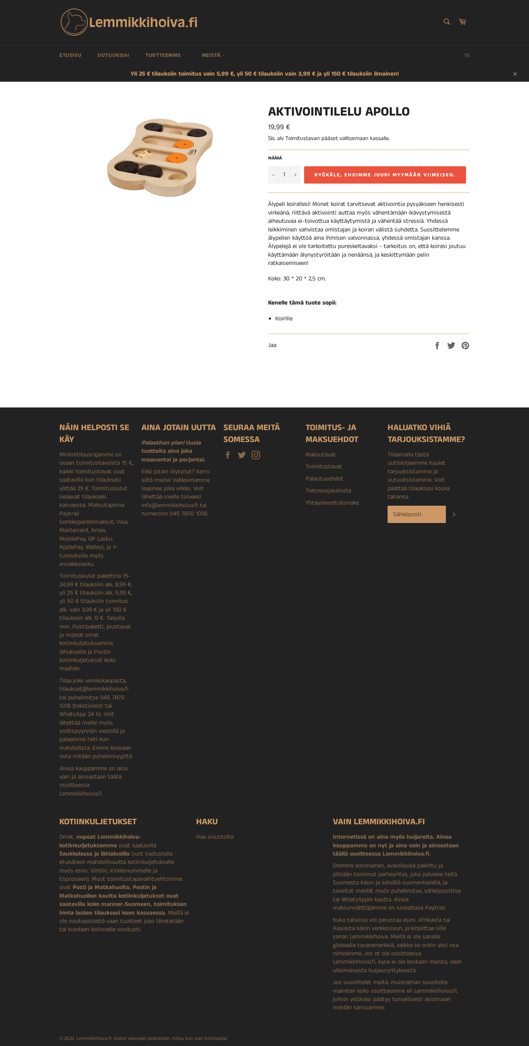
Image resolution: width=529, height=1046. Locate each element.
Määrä (275, 158)
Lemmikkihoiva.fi (94, 1038)
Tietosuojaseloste (328, 490)
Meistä (212, 55)
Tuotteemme (163, 55)
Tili (467, 55)
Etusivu (70, 55)
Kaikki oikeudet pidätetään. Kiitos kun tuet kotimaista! (170, 1038)
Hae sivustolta (215, 837)
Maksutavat (321, 454)
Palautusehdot (324, 478)
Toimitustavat (324, 466)
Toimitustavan (302, 138)
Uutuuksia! (113, 55)
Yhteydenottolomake (332, 503)
